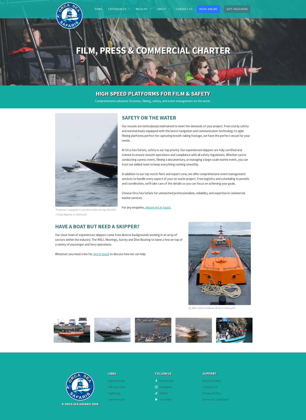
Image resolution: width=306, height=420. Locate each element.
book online (208, 9)
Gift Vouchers (237, 9)
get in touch (101, 254)
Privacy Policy (212, 393)
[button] (119, 9)
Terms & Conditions (215, 399)
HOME (98, 9)
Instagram (166, 387)
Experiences (116, 380)
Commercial (116, 399)
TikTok (163, 393)
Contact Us (210, 387)
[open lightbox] (72, 330)
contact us (184, 9)
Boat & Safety (212, 380)
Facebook (166, 380)
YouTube (165, 399)
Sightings (114, 393)
